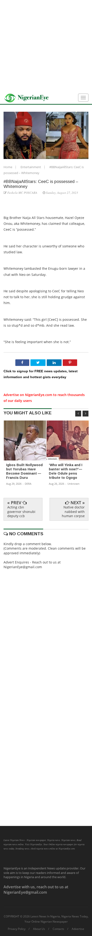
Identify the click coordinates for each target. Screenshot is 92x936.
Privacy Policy (16, 929)
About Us (39, 929)
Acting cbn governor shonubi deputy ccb (21, 511)
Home (8, 167)
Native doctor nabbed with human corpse (73, 511)
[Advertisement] (46, 46)
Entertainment (31, 167)
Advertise (78, 929)
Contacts (58, 929)
